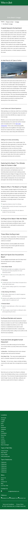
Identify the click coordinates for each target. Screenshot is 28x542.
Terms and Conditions (8, 504)
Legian (2, 421)
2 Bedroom (4, 464)
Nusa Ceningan (5, 444)
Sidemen (3, 443)
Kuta (2, 423)
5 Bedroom (4, 470)
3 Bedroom (4, 466)
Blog (2, 483)
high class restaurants (21, 123)
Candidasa (4, 433)
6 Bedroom (4, 472)
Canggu (3, 419)
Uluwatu (3, 441)
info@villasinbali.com (13, 491)
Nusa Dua (3, 435)
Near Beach (4, 452)
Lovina (2, 439)
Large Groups (4, 450)
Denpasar (3, 427)
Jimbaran (3, 429)
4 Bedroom (4, 468)
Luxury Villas (4, 454)
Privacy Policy (20, 504)
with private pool (5, 456)
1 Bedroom (3, 462)
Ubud (2, 425)
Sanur (2, 431)
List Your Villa (4, 485)
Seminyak (3, 417)
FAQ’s (2, 479)
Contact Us (4, 481)
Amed (2, 437)
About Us (3, 477)
